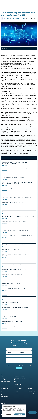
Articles (17, 390)
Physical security (17, 379)
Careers (3, 403)
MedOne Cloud (4, 388)
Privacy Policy (31, 393)
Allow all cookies (19, 414)
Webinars (17, 391)
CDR (1, 394)
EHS (15, 381)
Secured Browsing (4, 396)
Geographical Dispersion (19, 376)
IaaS (1, 399)
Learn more (5, 411)
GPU (1, 393)
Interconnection (33, 375)
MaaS (2, 391)
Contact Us (31, 388)
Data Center (17, 375)
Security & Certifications (5, 381)
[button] (36, 2)
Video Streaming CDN (5, 397)
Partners (2, 382)
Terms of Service (31, 391)
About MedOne (4, 375)
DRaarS (2, 390)
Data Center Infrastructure (19, 378)
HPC (15, 382)
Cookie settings (8, 414)
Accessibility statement (32, 390)
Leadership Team (4, 378)
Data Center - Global (18, 384)
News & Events (18, 393)
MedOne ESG (3, 379)
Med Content (19, 388)
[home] (3, 2)
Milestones (3, 376)
